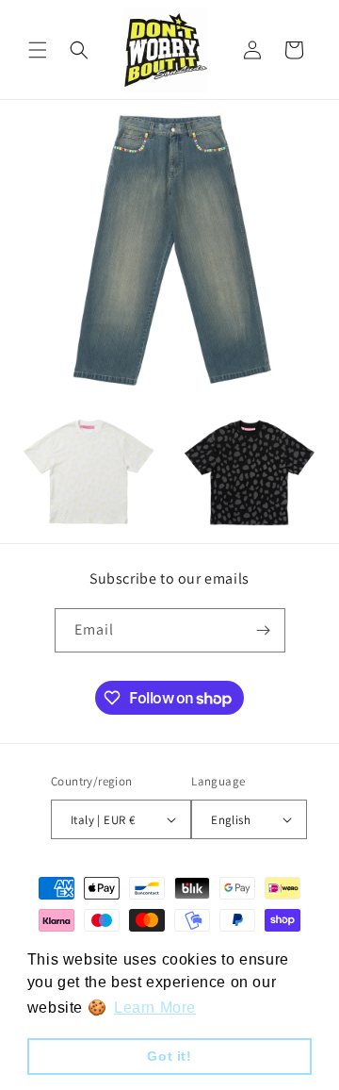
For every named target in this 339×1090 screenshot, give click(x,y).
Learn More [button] (155, 1007)
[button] (37, 50)
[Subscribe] (263, 630)
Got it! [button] (169, 1056)
